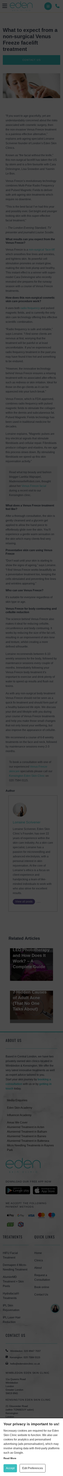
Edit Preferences (32, 1468)
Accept (10, 1468)
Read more (10, 1458)
